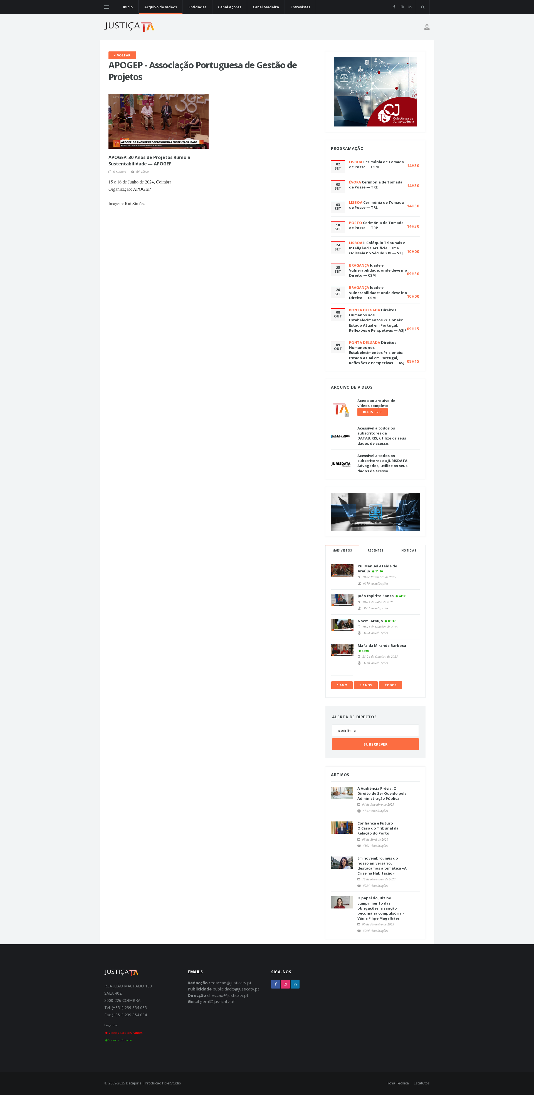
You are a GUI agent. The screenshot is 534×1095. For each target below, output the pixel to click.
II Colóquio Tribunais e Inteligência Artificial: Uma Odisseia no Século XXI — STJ (377, 247)
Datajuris (133, 1083)
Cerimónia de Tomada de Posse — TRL (376, 205)
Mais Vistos (342, 550)
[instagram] (402, 7)
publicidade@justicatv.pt (236, 989)
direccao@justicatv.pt (227, 995)
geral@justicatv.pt (217, 1001)
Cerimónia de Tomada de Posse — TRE (375, 185)
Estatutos (422, 1083)
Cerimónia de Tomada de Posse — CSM (376, 164)
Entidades (197, 6)
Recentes (375, 550)
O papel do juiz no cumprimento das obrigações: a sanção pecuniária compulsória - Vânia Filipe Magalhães (380, 908)
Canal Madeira (266, 6)
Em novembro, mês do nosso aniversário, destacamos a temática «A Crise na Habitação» (382, 866)
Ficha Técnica (398, 1083)
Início (128, 6)
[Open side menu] (106, 7)
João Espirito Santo (376, 595)
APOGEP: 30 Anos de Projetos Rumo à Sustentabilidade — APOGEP (149, 160)
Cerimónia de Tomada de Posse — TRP (376, 225)
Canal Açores (229, 6)
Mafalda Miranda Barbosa (382, 645)
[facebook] (394, 7)
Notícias (408, 550)
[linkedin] (410, 7)
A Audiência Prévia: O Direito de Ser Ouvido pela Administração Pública (382, 793)
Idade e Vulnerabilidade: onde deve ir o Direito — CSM (378, 270)
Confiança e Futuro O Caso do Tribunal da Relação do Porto (378, 828)
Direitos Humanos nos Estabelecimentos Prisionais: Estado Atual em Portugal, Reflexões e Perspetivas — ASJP (378, 320)
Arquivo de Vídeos (160, 6)
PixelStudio (171, 1083)
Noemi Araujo (370, 620)
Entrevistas (300, 6)
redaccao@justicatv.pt (230, 982)
